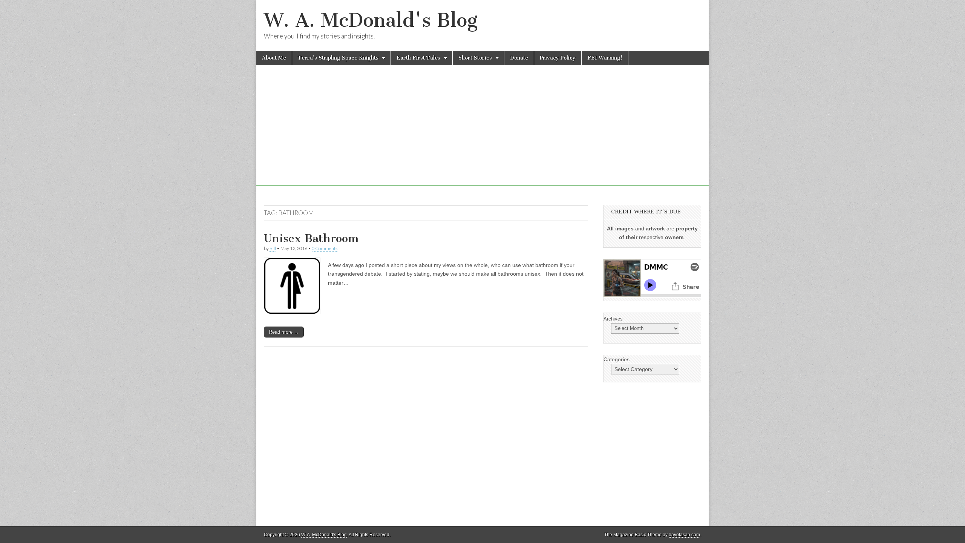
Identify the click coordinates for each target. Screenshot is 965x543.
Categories (617, 359)
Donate (519, 58)
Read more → (284, 332)
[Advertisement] (482, 133)
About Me (274, 58)
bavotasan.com (684, 534)
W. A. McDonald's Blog (371, 20)
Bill (273, 248)
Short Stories (475, 58)
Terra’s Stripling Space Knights (338, 58)
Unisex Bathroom (311, 238)
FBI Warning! (604, 58)
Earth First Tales (418, 58)
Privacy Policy (558, 58)
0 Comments (324, 248)
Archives (613, 319)
